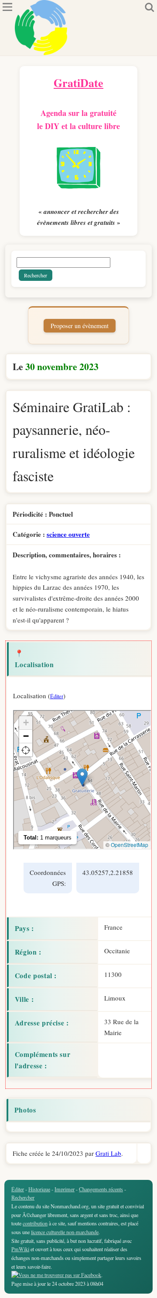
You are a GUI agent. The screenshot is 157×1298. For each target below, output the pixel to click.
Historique (39, 1189)
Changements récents (101, 1189)
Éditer (56, 696)
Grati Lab (108, 1153)
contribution (35, 1223)
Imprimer (65, 1189)
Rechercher (22, 1197)
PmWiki (20, 1249)
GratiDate (78, 82)
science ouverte (68, 534)
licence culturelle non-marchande (65, 1231)
